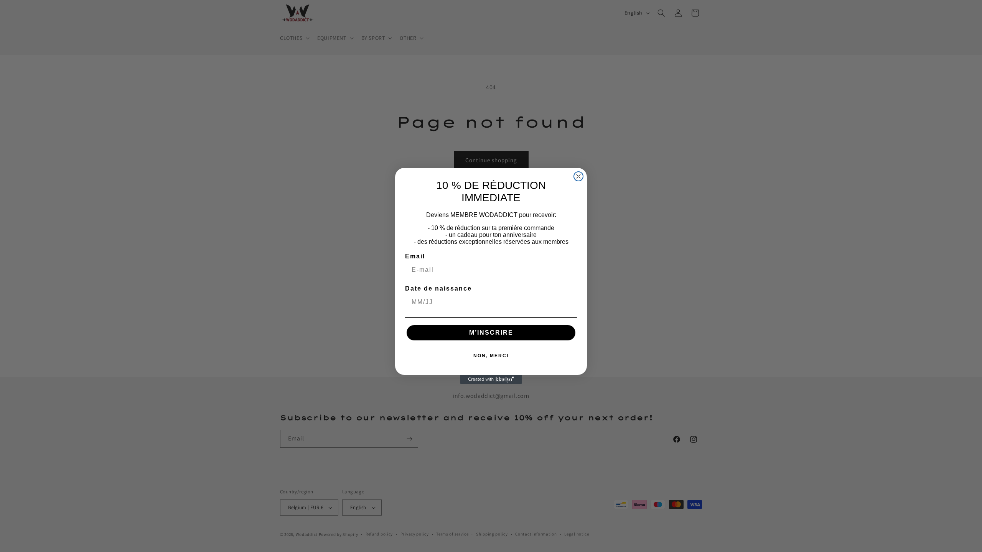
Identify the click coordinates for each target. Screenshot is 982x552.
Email (415, 256)
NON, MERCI (491, 355)
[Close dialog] (578, 176)
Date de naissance (438, 288)
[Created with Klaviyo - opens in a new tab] (491, 379)
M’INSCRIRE (491, 332)
